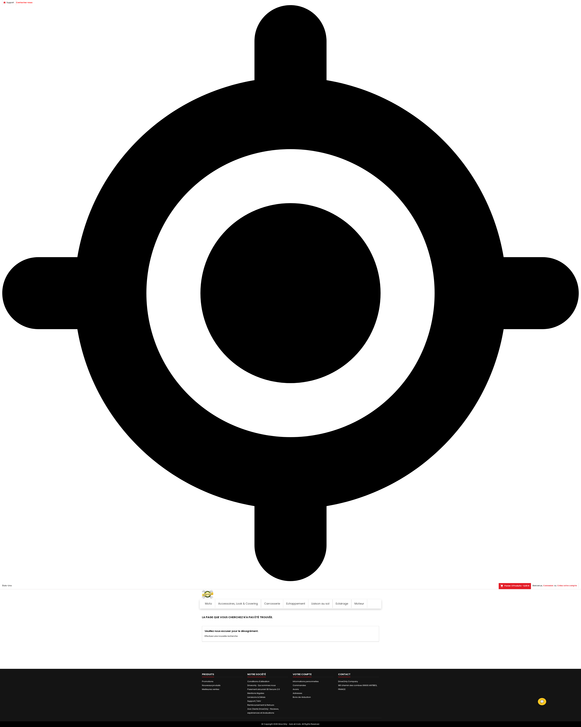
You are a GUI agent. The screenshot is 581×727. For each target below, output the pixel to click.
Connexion (548, 585)
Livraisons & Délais (256, 697)
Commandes (299, 685)
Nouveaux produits (211, 685)
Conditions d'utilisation (258, 681)
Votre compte (302, 674)
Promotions (207, 681)
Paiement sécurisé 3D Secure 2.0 (263, 689)
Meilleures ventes (210, 689)
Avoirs (296, 689)
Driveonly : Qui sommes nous (261, 685)
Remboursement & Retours (260, 705)
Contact (344, 674)
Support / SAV (254, 701)
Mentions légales (255, 693)
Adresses (297, 693)
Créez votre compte (567, 585)
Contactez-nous (24, 2)
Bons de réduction (302, 697)
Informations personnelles (306, 681)
